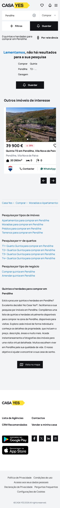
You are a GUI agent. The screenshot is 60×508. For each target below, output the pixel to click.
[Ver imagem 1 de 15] (27, 139)
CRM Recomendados (14, 424)
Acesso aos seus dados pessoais (31, 482)
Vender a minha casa (44, 424)
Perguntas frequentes (46, 486)
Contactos (38, 418)
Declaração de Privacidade (18, 486)
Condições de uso (43, 477)
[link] (48, 168)
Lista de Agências (12, 418)
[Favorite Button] (55, 145)
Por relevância (49, 37)
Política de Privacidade (20, 477)
